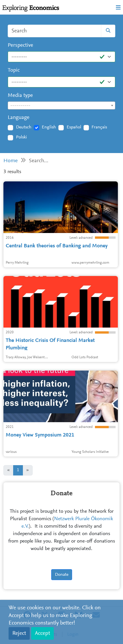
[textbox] (61, 106)
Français (99, 127)
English (49, 127)
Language (18, 117)
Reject (19, 633)
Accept (42, 633)
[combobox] (61, 105)
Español (74, 127)
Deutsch (23, 127)
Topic (14, 70)
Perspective (20, 45)
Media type (20, 95)
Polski (21, 137)
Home (10, 161)
